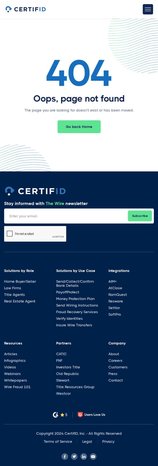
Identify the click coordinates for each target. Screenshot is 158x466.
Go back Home (79, 127)
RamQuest (117, 295)
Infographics (15, 360)
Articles (10, 354)
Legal (87, 441)
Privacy (108, 441)
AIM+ (112, 281)
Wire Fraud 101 (17, 387)
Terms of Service (58, 441)
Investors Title (68, 367)
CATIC (61, 354)
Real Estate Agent (19, 301)
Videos (10, 367)
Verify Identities (69, 318)
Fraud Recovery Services (77, 312)
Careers (115, 360)
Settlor (114, 308)
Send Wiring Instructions (77, 305)
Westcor (63, 393)
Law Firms (12, 288)
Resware (115, 301)
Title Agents (14, 295)
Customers (118, 367)
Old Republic (67, 374)
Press (112, 374)
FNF (59, 360)
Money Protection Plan (75, 299)
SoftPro (114, 314)
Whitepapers (15, 380)
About (113, 354)
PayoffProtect (67, 292)
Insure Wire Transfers (74, 325)
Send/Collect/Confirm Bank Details (75, 283)
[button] (148, 9)
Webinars (12, 374)
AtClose (115, 288)
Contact (115, 380)
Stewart (62, 380)
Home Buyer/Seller (20, 281)
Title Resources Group (75, 387)
